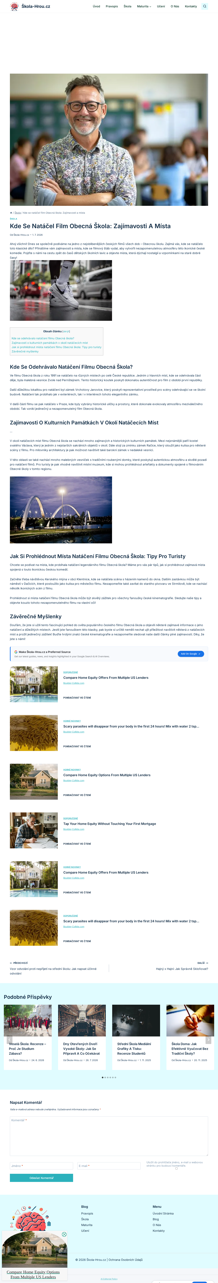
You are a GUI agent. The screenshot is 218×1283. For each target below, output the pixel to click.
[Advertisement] (109, 37)
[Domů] (11, 212)
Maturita (86, 1225)
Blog (156, 1219)
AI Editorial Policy (109, 1279)
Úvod (96, 6)
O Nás (175, 6)
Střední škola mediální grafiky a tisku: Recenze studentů (134, 1048)
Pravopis (112, 6)
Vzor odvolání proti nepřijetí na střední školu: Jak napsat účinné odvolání (53, 968)
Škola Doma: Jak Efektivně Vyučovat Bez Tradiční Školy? (190, 1048)
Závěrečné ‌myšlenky (25, 351)
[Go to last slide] (9, 1039)
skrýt (66, 331)
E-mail (84, 1166)
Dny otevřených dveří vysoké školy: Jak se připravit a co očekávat (81, 1048)
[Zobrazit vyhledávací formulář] (204, 6)
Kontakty (191, 6)
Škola (127, 6)
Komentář (19, 1120)
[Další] (208, 1039)
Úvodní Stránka (163, 1213)
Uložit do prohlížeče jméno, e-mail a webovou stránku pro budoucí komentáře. (175, 1164)
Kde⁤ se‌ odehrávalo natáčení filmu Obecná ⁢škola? (43, 338)
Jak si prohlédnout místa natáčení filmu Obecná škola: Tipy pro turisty (56, 347)
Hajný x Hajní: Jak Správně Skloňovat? (182, 966)
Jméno (17, 1166)
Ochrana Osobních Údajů (126, 1259)
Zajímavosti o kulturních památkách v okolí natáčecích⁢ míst (50, 342)
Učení (161, 6)
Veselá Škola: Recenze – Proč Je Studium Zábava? (27, 1048)
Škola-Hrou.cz (21, 234)
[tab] (102, 1077)
